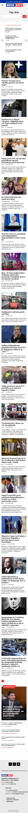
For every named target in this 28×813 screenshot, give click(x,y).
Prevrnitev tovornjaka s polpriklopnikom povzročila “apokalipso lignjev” (11, 37)
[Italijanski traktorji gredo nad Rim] (14, 300)
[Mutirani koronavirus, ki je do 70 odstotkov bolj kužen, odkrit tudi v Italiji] (14, 447)
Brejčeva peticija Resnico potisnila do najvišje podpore (13, 50)
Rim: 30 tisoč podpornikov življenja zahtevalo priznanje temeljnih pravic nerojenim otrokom (13, 276)
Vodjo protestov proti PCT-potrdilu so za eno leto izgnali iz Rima (13, 388)
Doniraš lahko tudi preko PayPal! (14, 1)
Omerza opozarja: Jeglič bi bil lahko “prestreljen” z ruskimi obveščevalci (13, 44)
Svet (2, 86)
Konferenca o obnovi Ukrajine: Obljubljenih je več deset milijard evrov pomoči (12, 122)
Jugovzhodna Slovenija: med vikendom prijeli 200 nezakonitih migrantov (13, 744)
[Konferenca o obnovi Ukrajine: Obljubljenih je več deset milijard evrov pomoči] (14, 108)
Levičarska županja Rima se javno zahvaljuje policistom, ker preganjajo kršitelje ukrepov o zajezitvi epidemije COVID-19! (13, 662)
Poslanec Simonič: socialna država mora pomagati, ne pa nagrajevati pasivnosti (13, 29)
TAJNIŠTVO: (9, 791)
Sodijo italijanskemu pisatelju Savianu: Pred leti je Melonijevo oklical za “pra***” (13, 348)
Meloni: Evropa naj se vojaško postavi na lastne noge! (12, 83)
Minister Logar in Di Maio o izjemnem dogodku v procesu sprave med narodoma (13, 539)
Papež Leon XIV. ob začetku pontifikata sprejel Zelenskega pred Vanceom (13, 160)
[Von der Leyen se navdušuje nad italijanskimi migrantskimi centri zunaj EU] (14, 222)
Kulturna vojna (5, 201)
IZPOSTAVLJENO (5, 733)
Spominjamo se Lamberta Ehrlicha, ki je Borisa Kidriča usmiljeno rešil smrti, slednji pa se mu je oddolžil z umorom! (12, 621)
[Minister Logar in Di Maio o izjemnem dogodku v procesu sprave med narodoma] (14, 525)
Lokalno (3, 747)
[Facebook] (10, 764)
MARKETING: (9, 793)
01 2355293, (15, 791)
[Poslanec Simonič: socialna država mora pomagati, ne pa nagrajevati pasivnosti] (14, 703)
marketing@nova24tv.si (18, 793)
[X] (14, 764)
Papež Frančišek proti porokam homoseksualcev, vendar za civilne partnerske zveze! (13, 498)
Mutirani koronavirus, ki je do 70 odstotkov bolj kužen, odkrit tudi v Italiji (13, 460)
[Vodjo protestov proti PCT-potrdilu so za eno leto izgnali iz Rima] (14, 375)
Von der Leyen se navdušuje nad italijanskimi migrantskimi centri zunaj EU (13, 237)
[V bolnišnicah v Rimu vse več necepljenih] (14, 412)
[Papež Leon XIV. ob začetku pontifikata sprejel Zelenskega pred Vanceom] (14, 147)
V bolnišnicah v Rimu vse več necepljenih (12, 424)
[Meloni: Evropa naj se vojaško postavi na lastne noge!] (14, 69)
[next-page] (26, 40)
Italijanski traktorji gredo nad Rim (13, 313)
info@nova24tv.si (13, 790)
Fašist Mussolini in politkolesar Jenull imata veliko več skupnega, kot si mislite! (13, 579)
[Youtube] (18, 764)
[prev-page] (2, 40)
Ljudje (3, 627)
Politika (3, 544)
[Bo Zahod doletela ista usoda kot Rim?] (14, 186)
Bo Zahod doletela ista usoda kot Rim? (11, 198)
